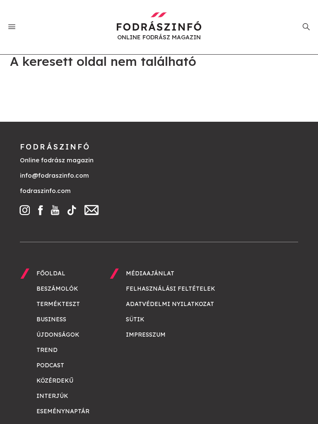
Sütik (135, 319)
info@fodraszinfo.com (54, 175)
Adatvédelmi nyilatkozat (170, 304)
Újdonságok (58, 334)
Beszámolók (57, 288)
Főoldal (50, 273)
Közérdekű (54, 380)
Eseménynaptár (62, 411)
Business (51, 319)
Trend (47, 350)
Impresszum (146, 334)
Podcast (50, 365)
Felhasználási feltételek (170, 288)
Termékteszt (58, 304)
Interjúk (52, 396)
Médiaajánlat (150, 273)
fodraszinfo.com (45, 191)
